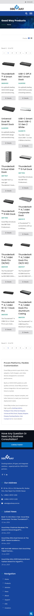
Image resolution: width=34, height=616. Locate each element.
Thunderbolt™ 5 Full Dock (25, 168)
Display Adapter (23, 413)
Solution (7, 587)
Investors (8, 608)
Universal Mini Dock (10, 413)
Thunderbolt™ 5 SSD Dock (8, 213)
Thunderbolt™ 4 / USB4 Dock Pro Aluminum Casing (25, 308)
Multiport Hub (8, 411)
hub (21, 416)
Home (9, 24)
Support (7, 600)
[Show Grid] (29, 38)
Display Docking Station (11, 416)
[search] (26, 13)
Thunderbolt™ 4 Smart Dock (8, 76)
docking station (17, 408)
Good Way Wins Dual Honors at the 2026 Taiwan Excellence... (15, 539)
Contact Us (7, 419)
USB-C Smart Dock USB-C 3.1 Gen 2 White (25, 123)
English (30, 2)
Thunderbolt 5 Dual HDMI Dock (8, 169)
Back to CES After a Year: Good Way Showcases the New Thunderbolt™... (15, 518)
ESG (6, 604)
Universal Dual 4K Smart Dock (7, 121)
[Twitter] (4, 475)
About (7, 595)
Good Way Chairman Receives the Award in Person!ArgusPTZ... (14, 528)
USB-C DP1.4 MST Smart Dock (24, 76)
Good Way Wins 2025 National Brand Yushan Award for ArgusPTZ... (15, 560)
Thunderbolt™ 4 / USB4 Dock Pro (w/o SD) (25, 259)
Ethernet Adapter (19, 411)
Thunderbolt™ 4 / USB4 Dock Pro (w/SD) (8, 259)
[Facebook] (2, 475)
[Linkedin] (6, 475)
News (6, 591)
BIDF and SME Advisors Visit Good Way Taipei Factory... (16, 549)
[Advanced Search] (31, 614)
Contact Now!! (17, 445)
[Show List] (31, 38)
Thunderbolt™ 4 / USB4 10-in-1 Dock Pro (8, 306)
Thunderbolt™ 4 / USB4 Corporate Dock (25, 211)
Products (8, 583)
